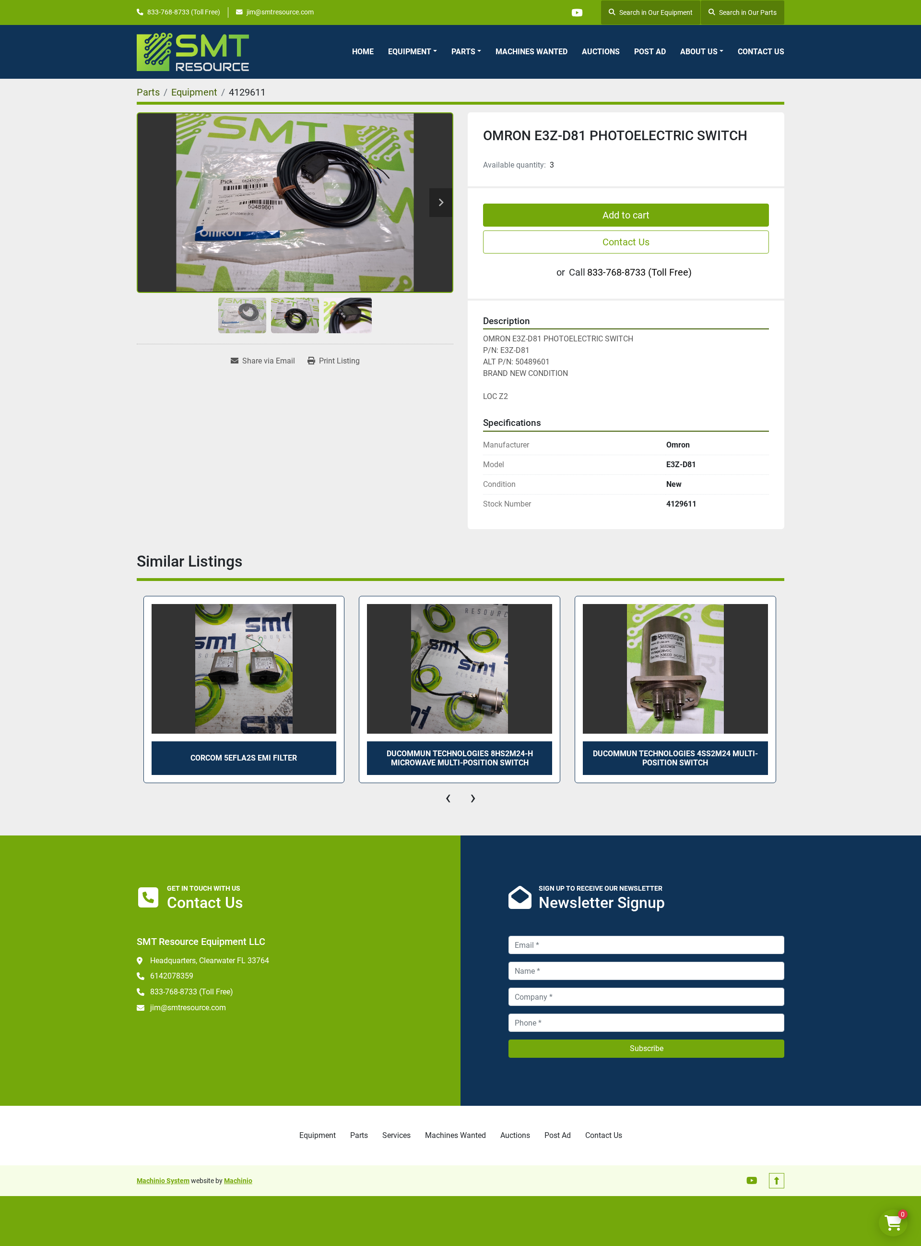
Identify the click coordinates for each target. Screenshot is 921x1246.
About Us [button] (699, 51)
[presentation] (448, 797)
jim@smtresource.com (280, 12)
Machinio (238, 1181)
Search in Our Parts (748, 12)
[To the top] (776, 1180)
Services (396, 1135)
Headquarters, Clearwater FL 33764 (209, 960)
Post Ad (650, 51)
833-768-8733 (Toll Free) (183, 12)
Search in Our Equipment (656, 12)
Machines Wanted (531, 51)
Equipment (409, 51)
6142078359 (171, 975)
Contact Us (761, 51)
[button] (412, 52)
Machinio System (163, 1181)
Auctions (601, 51)
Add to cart (625, 215)
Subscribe (646, 1048)
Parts (463, 51)
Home (363, 51)
